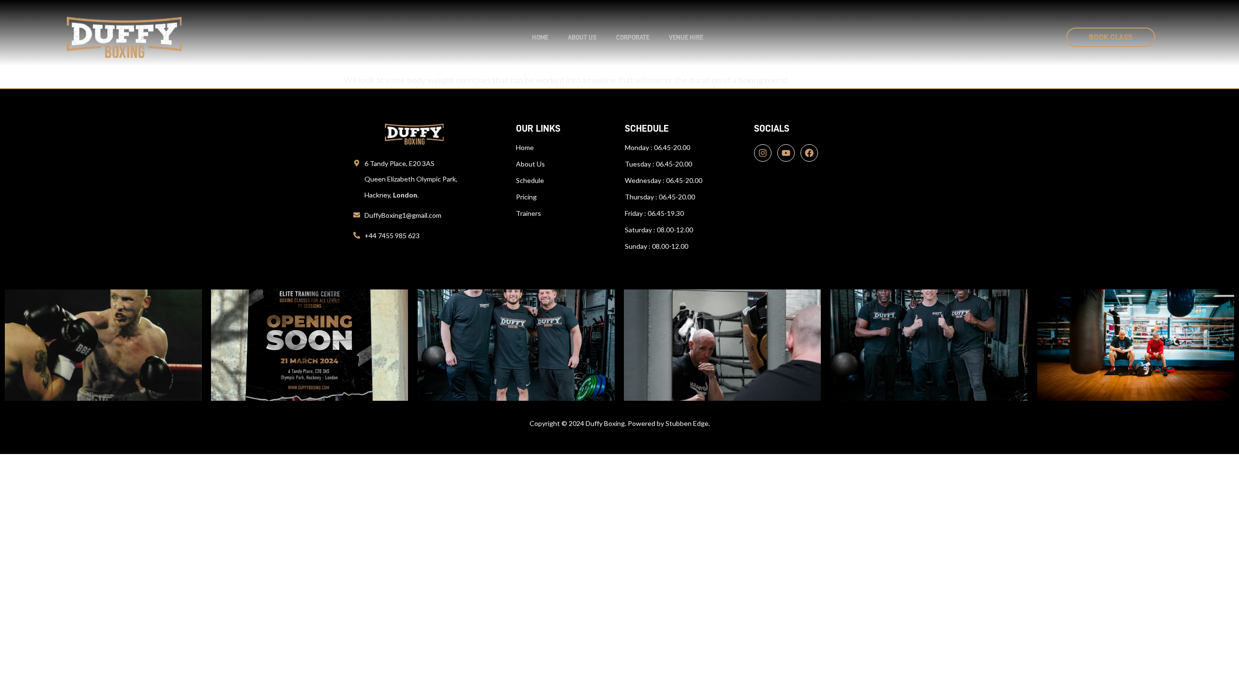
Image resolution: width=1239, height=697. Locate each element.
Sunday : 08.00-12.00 (656, 246)
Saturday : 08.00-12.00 (659, 230)
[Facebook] (809, 153)
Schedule (530, 180)
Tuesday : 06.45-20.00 (658, 164)
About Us (530, 164)
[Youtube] (786, 153)
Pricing (526, 197)
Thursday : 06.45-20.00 (660, 197)
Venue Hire (686, 37)
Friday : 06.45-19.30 (654, 213)
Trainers (528, 213)
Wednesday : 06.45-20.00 (663, 180)
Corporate (633, 37)
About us (582, 37)
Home (540, 37)
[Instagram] (762, 153)
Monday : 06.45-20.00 (657, 147)
